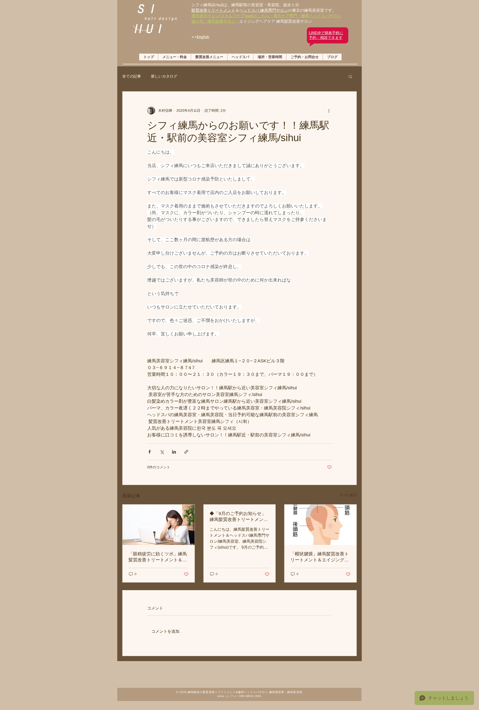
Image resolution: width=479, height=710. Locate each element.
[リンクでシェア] (186, 451)
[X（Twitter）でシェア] (161, 451)
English (203, 36)
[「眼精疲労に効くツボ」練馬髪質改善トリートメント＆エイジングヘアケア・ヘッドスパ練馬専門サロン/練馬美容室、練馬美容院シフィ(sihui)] (158, 525)
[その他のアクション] (329, 110)
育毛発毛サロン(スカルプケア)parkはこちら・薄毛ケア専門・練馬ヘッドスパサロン (266, 15)
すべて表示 (348, 495)
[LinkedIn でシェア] (174, 451)
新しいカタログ (164, 76)
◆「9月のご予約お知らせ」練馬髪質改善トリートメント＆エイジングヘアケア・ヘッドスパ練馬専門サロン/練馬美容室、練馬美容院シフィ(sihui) (239, 516)
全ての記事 (131, 76)
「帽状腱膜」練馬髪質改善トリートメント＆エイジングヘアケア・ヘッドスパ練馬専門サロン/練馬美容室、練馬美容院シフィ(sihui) (320, 557)
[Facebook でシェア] (149, 451)
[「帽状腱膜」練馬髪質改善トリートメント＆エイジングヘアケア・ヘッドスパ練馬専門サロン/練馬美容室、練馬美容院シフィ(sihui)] (320, 525)
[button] (350, 76)
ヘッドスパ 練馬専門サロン (263, 10)
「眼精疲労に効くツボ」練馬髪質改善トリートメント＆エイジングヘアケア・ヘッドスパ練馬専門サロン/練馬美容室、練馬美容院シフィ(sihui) (157, 557)
